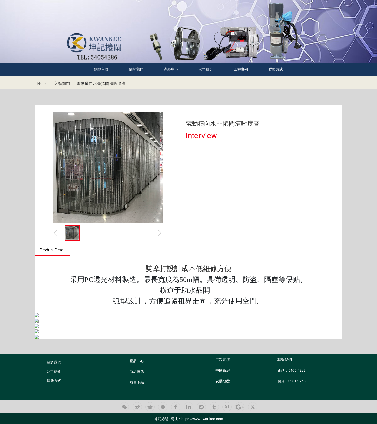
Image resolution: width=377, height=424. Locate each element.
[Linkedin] (188, 406)
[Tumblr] (214, 406)
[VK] (201, 406)
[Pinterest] (227, 406)
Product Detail (52, 250)
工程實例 (241, 69)
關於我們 (136, 69)
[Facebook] (175, 406)
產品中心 (171, 69)
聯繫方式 (276, 69)
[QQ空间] (150, 406)
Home (42, 83)
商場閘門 (62, 83)
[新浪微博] (137, 406)
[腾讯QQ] (162, 406)
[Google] (239, 406)
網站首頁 (101, 69)
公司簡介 (206, 69)
